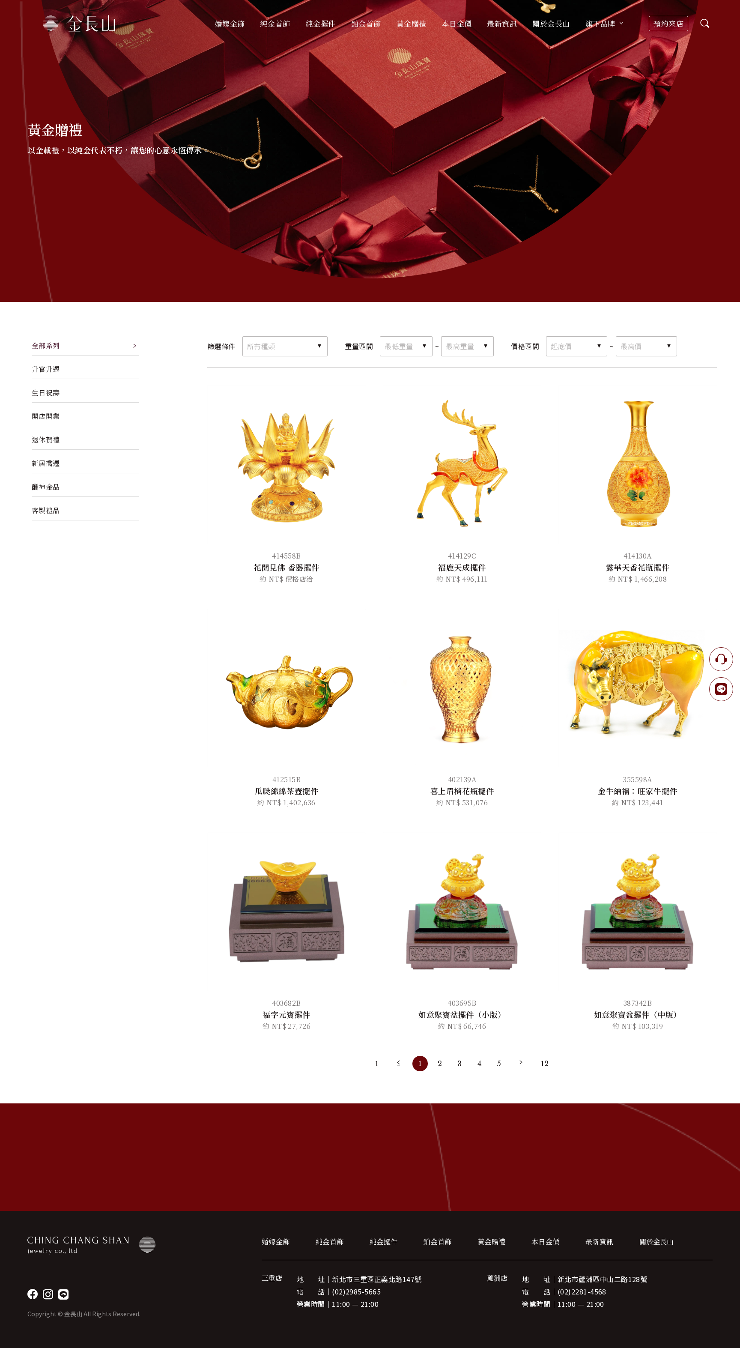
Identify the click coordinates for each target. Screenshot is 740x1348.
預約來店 (668, 23)
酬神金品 (46, 487)
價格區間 (525, 346)
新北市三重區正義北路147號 (377, 1279)
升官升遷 (46, 369)
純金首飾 (330, 1241)
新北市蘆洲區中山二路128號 (603, 1279)
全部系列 (46, 345)
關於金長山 (656, 1241)
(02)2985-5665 (356, 1291)
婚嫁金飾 (276, 1241)
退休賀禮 (46, 440)
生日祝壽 (46, 393)
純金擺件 (384, 1241)
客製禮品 (46, 510)
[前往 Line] (63, 1294)
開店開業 (46, 416)
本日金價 (456, 23)
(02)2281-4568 (582, 1291)
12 (545, 1063)
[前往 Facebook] (32, 1294)
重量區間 (359, 346)
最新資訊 (502, 23)
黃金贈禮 (491, 1241)
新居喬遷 (46, 463)
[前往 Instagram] (48, 1294)
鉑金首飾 (438, 1241)
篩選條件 (221, 346)
